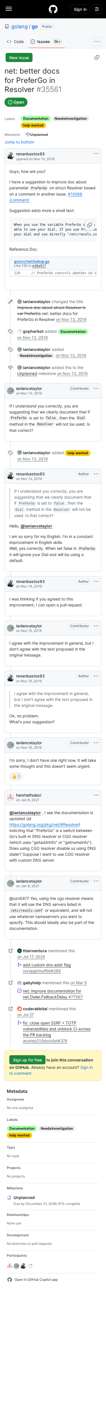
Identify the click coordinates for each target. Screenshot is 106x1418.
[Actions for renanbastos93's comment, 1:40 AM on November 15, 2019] (96, 676)
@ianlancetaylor (36, 526)
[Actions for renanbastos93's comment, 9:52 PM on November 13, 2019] (96, 474)
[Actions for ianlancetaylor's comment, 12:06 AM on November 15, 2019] (96, 626)
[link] (34, 301)
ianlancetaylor (29, 388)
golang (19, 26)
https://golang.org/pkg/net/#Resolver (44, 824)
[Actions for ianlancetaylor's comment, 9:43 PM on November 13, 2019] (96, 388)
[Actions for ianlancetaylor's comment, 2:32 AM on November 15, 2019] (96, 743)
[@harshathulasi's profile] (10, 797)
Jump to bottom (19, 142)
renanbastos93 (30, 153)
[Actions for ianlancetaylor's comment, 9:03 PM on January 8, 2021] (96, 881)
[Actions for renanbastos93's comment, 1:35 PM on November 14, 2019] (96, 581)
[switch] (15, 776)
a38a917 (39, 266)
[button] (89, 225)
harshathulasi (28, 795)
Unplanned (27, 373)
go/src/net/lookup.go (31, 261)
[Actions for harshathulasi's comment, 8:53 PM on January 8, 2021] (96, 795)
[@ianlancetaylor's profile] (10, 390)
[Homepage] (53, 9)
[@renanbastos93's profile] (10, 155)
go (35, 26)
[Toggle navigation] (9, 9)
